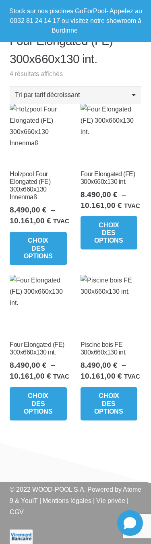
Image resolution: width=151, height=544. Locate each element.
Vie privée (110, 500)
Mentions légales (67, 500)
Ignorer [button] (89, 30)
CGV (17, 512)
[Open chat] (130, 523)
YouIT (29, 500)
